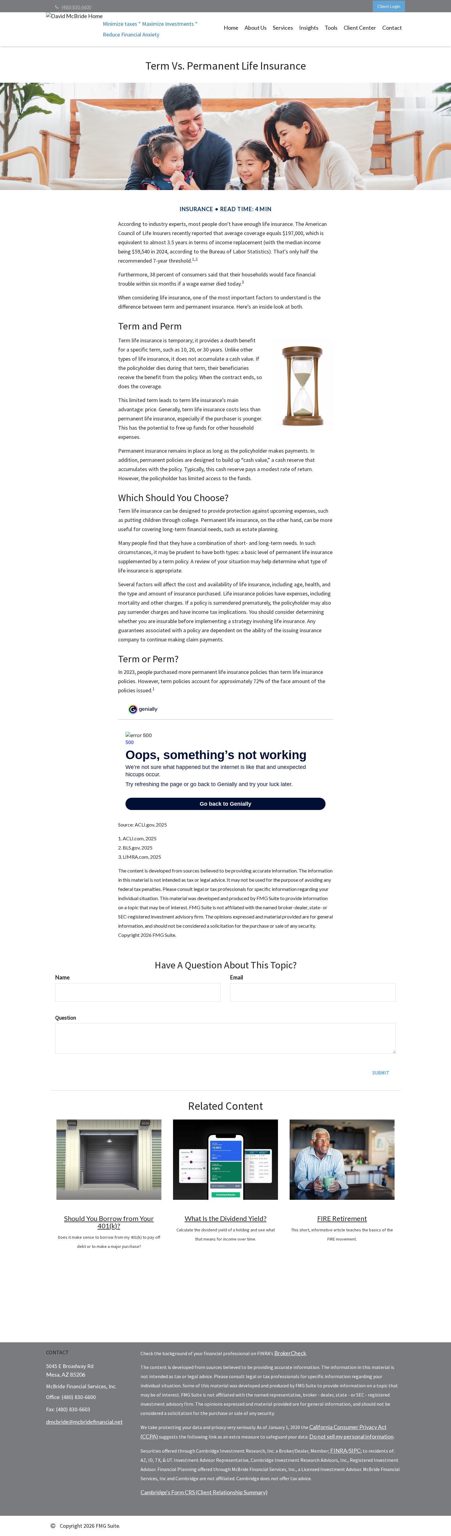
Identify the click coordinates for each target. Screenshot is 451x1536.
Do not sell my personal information (351, 1436)
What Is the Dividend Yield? (226, 1218)
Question (65, 1017)
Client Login (388, 6)
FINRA (338, 1450)
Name (62, 977)
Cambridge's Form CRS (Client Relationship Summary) (204, 1492)
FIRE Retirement (342, 1218)
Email (236, 977)
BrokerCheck (290, 1353)
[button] (255, 28)
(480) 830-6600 (76, 7)
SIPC (354, 1450)
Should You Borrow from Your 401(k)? (109, 1222)
